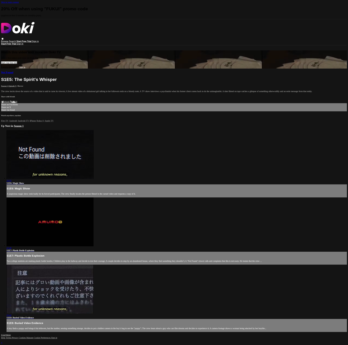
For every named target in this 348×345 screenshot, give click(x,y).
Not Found (7, 72)
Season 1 (19, 126)
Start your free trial (9, 63)
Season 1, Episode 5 (8, 86)
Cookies (22, 338)
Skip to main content (10, 2)
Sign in (35, 41)
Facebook (5, 102)
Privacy (15, 338)
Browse (5, 41)
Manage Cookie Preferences (38, 338)
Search (12, 41)
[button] (2, 39)
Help (3, 338)
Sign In (20, 44)
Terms (9, 338)
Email (14, 102)
